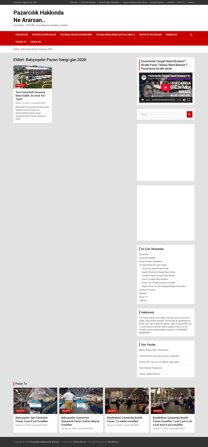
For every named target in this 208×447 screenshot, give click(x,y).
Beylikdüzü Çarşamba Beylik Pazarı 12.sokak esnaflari (124, 419)
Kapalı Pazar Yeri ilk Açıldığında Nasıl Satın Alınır (164, 286)
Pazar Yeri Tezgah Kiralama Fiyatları (158, 282)
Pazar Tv (21, 383)
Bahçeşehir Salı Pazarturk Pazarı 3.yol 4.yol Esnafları (32, 419)
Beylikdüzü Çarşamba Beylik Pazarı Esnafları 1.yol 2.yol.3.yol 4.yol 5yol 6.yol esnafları (172, 421)
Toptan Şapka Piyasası (149, 374)
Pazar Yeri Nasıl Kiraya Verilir (155, 268)
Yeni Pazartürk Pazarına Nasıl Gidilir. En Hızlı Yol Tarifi (30, 96)
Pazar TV (181, 2)
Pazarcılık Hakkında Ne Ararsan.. (45, 442)
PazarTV (20, 85)
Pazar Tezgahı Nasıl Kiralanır (155, 279)
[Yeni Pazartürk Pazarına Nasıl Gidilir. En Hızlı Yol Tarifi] (32, 76)
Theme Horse (79, 442)
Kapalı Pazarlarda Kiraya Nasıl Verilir (158, 272)
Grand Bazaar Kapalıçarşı (150, 368)
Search (189, 114)
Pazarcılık (74, 2)
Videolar (191, 2)
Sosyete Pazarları (157, 2)
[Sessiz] (184, 99)
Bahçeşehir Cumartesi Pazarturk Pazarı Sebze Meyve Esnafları (80, 421)
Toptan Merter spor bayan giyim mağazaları (159, 356)
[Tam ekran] (188, 99)
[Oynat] (142, 99)
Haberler (170, 2)
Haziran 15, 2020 (160, 428)
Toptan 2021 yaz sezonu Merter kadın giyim (159, 362)
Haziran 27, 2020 (23, 425)
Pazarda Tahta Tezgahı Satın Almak (158, 275)
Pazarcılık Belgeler (88, 2)
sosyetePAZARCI (38, 103)
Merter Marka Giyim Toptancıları (153, 350)
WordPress (113, 442)
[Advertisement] (165, 151)
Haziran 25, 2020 (68, 428)
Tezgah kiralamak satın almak (135, 2)
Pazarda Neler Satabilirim (109, 2)
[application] (165, 88)
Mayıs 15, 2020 (22, 103)
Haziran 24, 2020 (114, 425)
